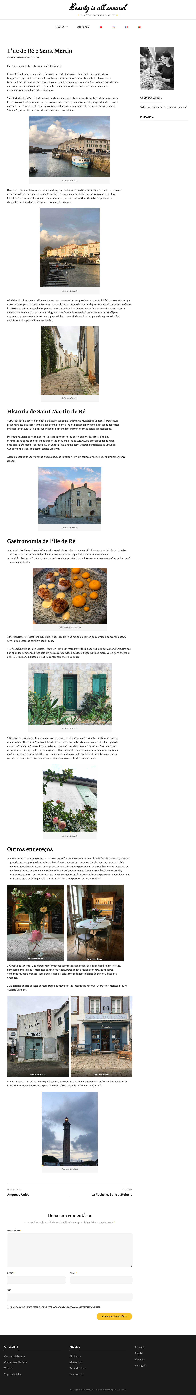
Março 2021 (76, 1362)
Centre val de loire (14, 1356)
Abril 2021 (75, 1356)
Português (141, 1365)
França (60, 27)
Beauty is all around (98, 7)
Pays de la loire (12, 1374)
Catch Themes (120, 1389)
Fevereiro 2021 (78, 1368)
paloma (37, 57)
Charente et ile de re (15, 1362)
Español (139, 1347)
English (139, 1353)
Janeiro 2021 (77, 1374)
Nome (10, 1273)
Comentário (14, 1230)
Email (73, 1273)
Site (9, 1290)
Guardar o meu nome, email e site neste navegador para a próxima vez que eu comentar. (55, 1307)
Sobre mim (83, 27)
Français (140, 1359)
